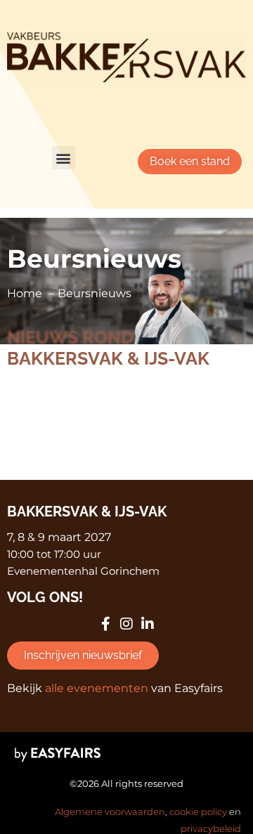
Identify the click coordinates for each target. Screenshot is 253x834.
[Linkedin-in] (148, 624)
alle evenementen (96, 688)
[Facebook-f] (105, 624)
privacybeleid (211, 828)
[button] (63, 157)
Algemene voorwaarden (110, 811)
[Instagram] (126, 624)
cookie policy (198, 811)
